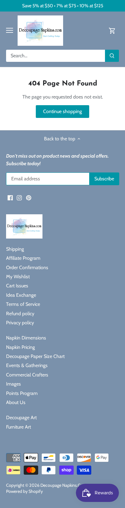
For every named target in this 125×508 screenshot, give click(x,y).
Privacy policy (20, 323)
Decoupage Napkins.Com (63, 485)
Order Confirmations (27, 267)
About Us (15, 402)
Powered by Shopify (24, 491)
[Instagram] (19, 197)
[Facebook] (10, 197)
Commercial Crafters (27, 375)
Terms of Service (23, 304)
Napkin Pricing (20, 347)
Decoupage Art (21, 417)
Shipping (15, 249)
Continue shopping (62, 111)
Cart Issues (17, 286)
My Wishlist (18, 276)
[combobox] (55, 56)
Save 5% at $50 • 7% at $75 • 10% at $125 (62, 5)
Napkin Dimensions (26, 338)
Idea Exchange (21, 295)
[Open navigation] (9, 30)
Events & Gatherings (27, 365)
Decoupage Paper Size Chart (35, 356)
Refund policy (20, 313)
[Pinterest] (28, 197)
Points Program (22, 393)
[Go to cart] (112, 30)
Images (13, 384)
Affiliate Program (23, 258)
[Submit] (112, 56)
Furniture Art (18, 427)
